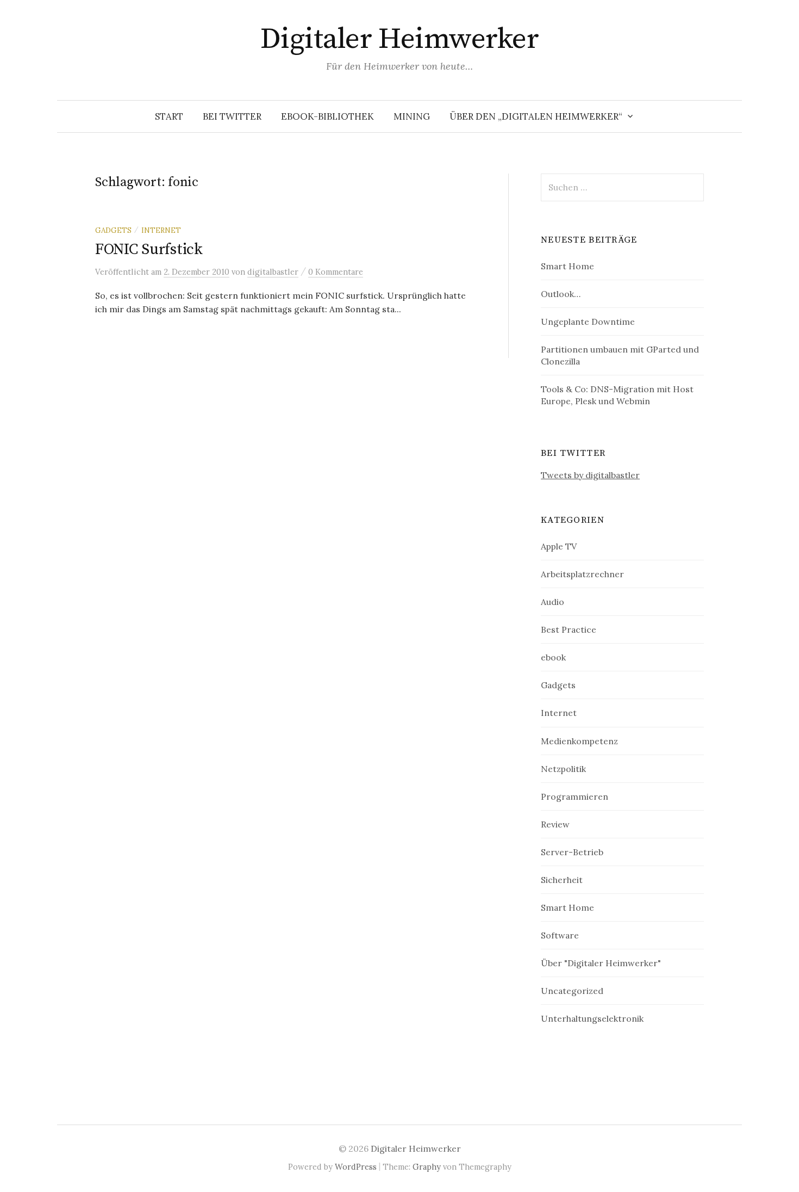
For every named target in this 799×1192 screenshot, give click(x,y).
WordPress (356, 1167)
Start (169, 116)
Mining (412, 116)
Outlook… (560, 293)
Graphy (427, 1167)
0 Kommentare (335, 272)
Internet (161, 230)
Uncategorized (572, 990)
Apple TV (559, 546)
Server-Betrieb (572, 852)
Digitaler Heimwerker (399, 39)
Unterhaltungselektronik (592, 1018)
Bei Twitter (232, 116)
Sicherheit (562, 879)
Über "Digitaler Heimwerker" (601, 963)
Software (560, 935)
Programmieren (574, 796)
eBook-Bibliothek (327, 116)
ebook (553, 657)
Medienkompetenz (579, 741)
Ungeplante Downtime (588, 321)
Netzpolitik (563, 768)
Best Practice (568, 629)
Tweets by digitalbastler (590, 475)
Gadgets (113, 230)
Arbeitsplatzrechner (582, 574)
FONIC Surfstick (149, 249)
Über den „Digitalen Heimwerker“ (536, 116)
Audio (552, 601)
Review (555, 824)
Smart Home (567, 266)
